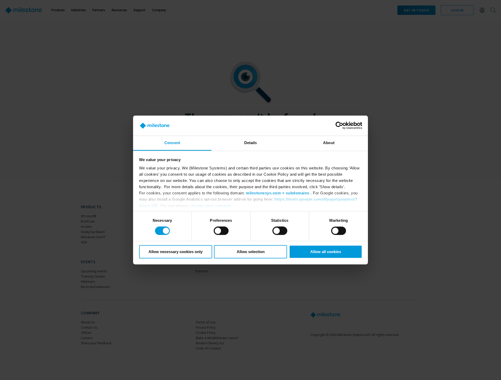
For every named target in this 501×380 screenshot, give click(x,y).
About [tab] (329, 142)
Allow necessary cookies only (175, 251)
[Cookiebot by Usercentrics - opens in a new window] (339, 126)
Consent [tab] (172, 142)
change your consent (210, 205)
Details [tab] (250, 142)
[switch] (221, 231)
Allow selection (251, 251)
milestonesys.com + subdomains (277, 193)
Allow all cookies (325, 251)
